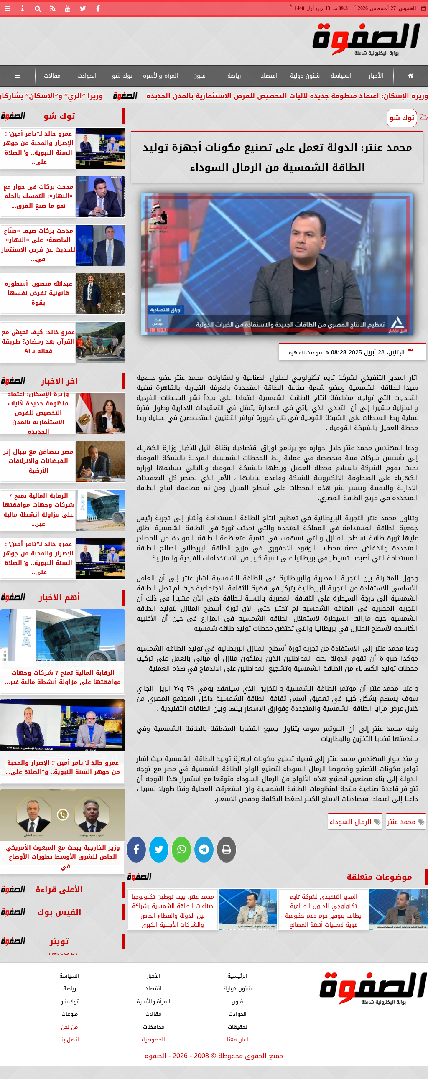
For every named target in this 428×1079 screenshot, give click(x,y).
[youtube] (67, 8)
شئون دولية (305, 75)
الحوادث (87, 75)
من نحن (69, 1027)
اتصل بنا (69, 1039)
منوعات (69, 1014)
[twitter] (82, 8)
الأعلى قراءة (59, 889)
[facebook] (97, 8)
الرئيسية (237, 976)
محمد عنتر (402, 821)
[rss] (52, 8)
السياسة (341, 75)
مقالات (52, 75)
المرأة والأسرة (160, 75)
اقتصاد (269, 75)
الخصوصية (153, 1039)
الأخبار (376, 75)
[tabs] (7, 8)
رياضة (234, 75)
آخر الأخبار (59, 381)
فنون (199, 75)
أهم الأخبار (59, 597)
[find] (37, 8)
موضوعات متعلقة (379, 877)
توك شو (122, 75)
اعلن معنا (237, 1039)
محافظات (153, 1027)
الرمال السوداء (351, 821)
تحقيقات (237, 1027)
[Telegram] (204, 850)
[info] (22, 8)
